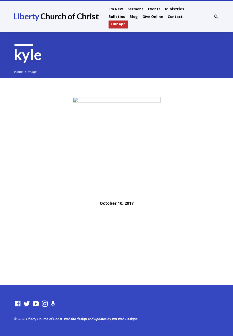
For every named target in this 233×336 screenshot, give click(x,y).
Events (154, 9)
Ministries (174, 9)
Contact (175, 16)
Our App (118, 24)
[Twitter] (26, 304)
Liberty (55, 16)
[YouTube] (35, 304)
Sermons (135, 9)
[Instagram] (45, 304)
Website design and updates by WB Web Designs (101, 319)
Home (18, 72)
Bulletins (117, 16)
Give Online (152, 16)
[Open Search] (216, 17)
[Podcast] (53, 304)
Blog (134, 16)
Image (32, 72)
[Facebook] (17, 304)
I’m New (116, 9)
